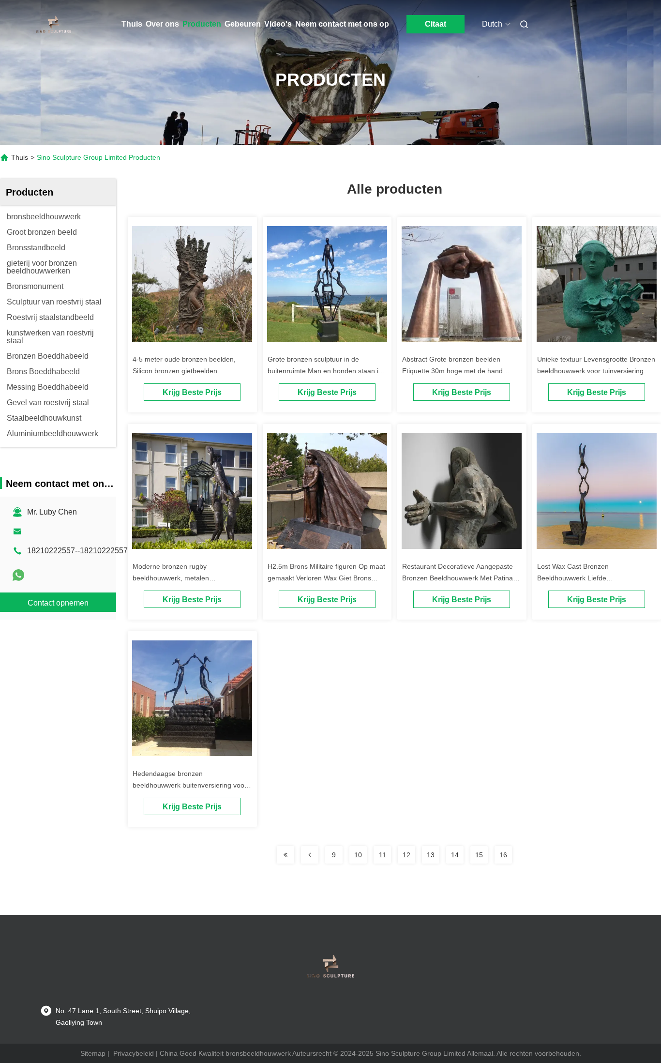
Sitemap (92, 1053)
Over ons (162, 24)
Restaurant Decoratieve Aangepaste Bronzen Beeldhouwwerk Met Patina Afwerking (457, 577)
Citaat (435, 24)
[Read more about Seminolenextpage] (285, 855)
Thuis (131, 24)
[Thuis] (54, 24)
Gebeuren (243, 24)
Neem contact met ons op (342, 24)
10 (358, 855)
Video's (278, 24)
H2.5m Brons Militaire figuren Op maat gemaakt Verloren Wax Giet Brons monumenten (326, 577)
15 (479, 855)
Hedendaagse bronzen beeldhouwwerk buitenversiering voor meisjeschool (190, 785)
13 (431, 855)
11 (382, 855)
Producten (201, 24)
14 (455, 855)
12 (406, 855)
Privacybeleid (133, 1053)
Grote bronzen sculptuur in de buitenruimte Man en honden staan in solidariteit (325, 370)
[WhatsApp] (18, 575)
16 (503, 855)
